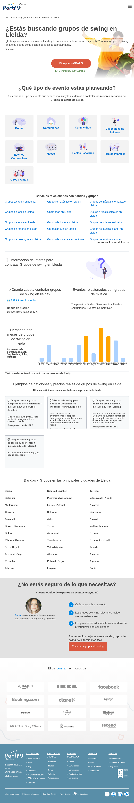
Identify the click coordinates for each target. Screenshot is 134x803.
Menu (22, 4)
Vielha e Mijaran (99, 526)
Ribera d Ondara (14, 540)
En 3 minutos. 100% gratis (70, 71)
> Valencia (51, 774)
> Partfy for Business (117, 763)
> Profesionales (115, 758)
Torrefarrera (54, 540)
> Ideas (91, 763)
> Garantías (31, 771)
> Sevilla (50, 770)
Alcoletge (52, 554)
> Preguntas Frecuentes (35, 775)
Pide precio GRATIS (71, 63)
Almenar (94, 554)
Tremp (50, 526)
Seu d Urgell (12, 547)
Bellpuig (94, 533)
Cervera (9, 512)
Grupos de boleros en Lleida (106, 222)
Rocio (18, 615)
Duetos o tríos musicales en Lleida (106, 214)
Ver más (10, 49)
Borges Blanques (15, 526)
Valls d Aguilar (55, 547)
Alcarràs (94, 505)
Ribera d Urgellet (57, 491)
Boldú (8, 533)
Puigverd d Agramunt (59, 498)
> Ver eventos (72, 778)
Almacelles (11, 519)
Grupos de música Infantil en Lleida (106, 230)
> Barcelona (51, 762)
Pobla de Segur (56, 561)
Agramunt (53, 533)
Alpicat (94, 519)
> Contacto (30, 783)
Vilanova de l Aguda (101, 498)
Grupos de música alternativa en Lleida (108, 203)
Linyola (51, 568)
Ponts (93, 568)
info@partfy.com (11, 776)
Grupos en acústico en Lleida (64, 201)
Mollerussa (11, 505)
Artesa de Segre (14, 554)
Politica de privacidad (30, 794)
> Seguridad (113, 767)
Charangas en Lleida (59, 212)
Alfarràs (9, 568)
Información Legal (12, 794)
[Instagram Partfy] (113, 794)
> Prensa (29, 763)
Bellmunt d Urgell (100, 540)
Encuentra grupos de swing (88, 646)
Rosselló (10, 561)
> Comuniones (73, 770)
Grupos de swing (41, 17)
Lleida (8, 491)
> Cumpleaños (73, 766)
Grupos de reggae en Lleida (21, 228)
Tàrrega (94, 491)
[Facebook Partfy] (107, 794)
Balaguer (10, 498)
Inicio (7, 17)
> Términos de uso (36, 778)
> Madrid (50, 766)
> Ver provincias (53, 778)
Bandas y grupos (21, 17)
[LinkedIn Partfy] (120, 794)
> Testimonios (93, 771)
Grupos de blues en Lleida (62, 222)
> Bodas (70, 762)
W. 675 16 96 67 (11, 772)
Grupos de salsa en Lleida (20, 222)
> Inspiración (93, 758)
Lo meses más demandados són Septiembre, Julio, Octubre (17, 353)
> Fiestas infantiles (74, 774)
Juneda (94, 547)
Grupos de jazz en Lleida (19, 212)
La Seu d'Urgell (56, 505)
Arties (50, 519)
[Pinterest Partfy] (126, 794)
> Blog (28, 767)
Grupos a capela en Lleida (20, 201)
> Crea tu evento (94, 767)
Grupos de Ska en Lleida (61, 228)
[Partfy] (13, 6)
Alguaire (94, 561)
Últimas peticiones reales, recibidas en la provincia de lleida (67, 390)
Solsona (52, 512)
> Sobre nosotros (33, 758)
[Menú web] (130, 7)
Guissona (95, 512)
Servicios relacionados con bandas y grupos (67, 196)
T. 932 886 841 (11, 765)
